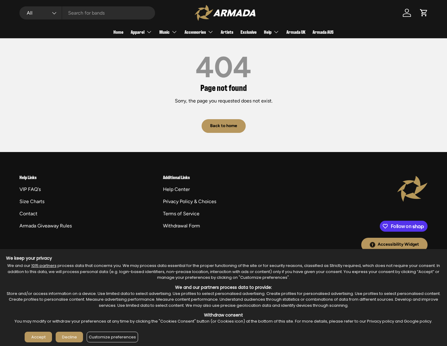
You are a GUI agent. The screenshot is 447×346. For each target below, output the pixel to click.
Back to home (223, 125)
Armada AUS (323, 32)
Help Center (176, 189)
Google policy (417, 321)
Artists (227, 32)
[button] (424, 12)
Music (164, 32)
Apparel (137, 32)
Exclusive (249, 32)
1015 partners (44, 265)
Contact (28, 213)
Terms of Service (181, 213)
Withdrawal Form (181, 226)
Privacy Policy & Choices (189, 201)
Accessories (195, 32)
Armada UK (295, 32)
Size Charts (31, 201)
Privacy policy (380, 321)
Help (268, 32)
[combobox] (87, 12)
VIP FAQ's (30, 189)
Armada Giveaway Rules (45, 226)
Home (118, 32)
